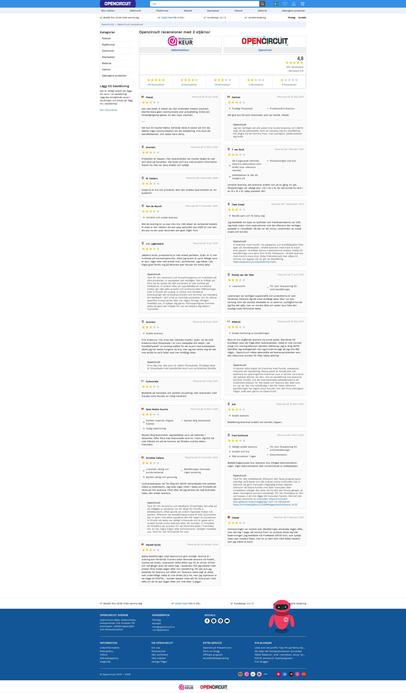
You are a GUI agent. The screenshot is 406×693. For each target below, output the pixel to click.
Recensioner (158, 651)
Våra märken (108, 10)
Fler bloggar (261, 661)
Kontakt (302, 17)
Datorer (239, 10)
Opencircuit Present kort (217, 647)
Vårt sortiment (159, 654)
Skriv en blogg (211, 651)
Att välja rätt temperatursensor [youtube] (278, 651)
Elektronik (135, 10)
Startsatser (213, 10)
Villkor (104, 654)
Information (108, 642)
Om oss (155, 647)
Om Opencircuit (162, 642)
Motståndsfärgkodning (216, 658)
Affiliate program (213, 654)
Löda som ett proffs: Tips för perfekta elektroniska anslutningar (280, 647)
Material (262, 10)
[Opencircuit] (117, 4)
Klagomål (105, 661)
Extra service (212, 642)
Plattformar (162, 10)
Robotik (188, 10)
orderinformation (109, 647)
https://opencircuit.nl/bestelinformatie (254, 262)
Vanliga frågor (159, 661)
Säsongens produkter (293, 10)
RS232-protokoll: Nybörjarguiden (274, 658)
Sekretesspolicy (109, 658)
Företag (291, 17)
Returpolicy (106, 651)
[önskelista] (282, 4)
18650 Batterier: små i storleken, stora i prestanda (280, 654)
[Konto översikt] (291, 4)
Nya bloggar (263, 642)
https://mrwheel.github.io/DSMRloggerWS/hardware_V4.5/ (265, 504)
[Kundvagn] (300, 4)
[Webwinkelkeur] (186, 687)
